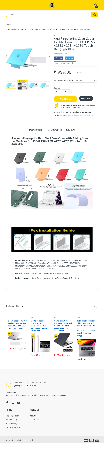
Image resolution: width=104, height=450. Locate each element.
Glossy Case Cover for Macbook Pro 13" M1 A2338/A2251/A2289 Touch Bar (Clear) (17, 325)
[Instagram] (13, 403)
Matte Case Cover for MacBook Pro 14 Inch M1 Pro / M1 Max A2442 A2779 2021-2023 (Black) (63, 326)
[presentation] (94, 307)
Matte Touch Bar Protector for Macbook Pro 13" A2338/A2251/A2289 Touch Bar (39, 326)
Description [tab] (35, 129)
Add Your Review (60, 54)
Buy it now (86, 99)
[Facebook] (7, 403)
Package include (61, 80)
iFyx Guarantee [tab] (54, 129)
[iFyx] (52, 5)
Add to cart (67, 99)
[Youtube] (18, 403)
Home (8, 24)
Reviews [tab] (70, 129)
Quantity (57, 88)
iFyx (55, 35)
